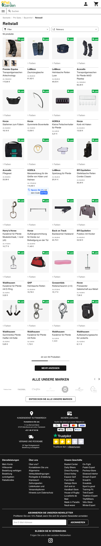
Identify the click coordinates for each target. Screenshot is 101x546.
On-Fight (87, 464)
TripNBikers (88, 498)
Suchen (15, 11)
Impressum (34, 479)
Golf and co (69, 486)
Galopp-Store (70, 483)
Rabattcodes (8, 479)
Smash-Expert (89, 476)
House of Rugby (71, 492)
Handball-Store (71, 489)
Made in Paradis (72, 502)
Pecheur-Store (89, 470)
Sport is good (89, 486)
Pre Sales (17, 17)
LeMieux (31, 69)
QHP (29, 282)
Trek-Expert (88, 492)
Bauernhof (28, 17)
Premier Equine (10, 69)
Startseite (7, 17)
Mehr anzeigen (50, 368)
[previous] (95, 379)
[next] (99, 379)
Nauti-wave (69, 505)
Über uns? (34, 464)
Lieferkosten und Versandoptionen (37, 488)
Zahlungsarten (35, 483)
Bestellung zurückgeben (30, 447)
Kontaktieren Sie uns (31, 422)
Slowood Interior (90, 473)
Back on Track (59, 230)
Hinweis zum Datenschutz (41, 492)
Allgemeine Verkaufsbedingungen (39, 472)
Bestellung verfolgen (11, 470)
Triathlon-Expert (90, 495)
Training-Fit (88, 489)
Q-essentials (58, 282)
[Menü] (3, 11)
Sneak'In (87, 479)
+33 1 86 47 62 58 (31, 430)
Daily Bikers (70, 467)
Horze (6, 121)
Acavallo (81, 69)
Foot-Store (69, 479)
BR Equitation (84, 170)
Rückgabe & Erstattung (39, 476)
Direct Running (71, 470)
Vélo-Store (87, 502)
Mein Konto (7, 464)
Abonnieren (78, 522)
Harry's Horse (9, 230)
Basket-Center (71, 464)
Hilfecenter (7, 467)
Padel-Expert (89, 467)
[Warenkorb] (96, 4)
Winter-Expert (89, 505)
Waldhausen (9, 282)
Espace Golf (70, 476)
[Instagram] (50, 541)
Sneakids (87, 483)
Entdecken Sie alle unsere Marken (50, 399)
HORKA (56, 121)
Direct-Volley (70, 473)
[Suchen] (9, 11)
